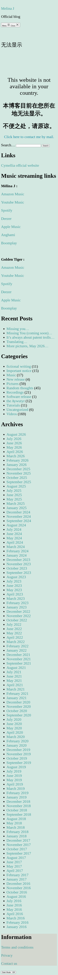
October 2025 (16, 477)
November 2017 (18, 845)
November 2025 (18, 473)
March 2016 (15, 918)
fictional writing (18, 366)
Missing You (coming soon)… (29, 333)
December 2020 (18, 702)
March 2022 (15, 642)
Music (11, 375)
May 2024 (14, 538)
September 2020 (18, 715)
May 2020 (14, 728)
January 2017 (16, 879)
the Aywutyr (15, 401)
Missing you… (17, 329)
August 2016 (16, 896)
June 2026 (14, 443)
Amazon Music (12, 194)
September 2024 (18, 521)
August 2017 (16, 858)
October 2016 (16, 892)
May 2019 (14, 780)
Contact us (9, 963)
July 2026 (13, 439)
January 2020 (16, 745)
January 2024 (16, 555)
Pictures (12, 384)
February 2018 (17, 832)
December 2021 (18, 655)
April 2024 (14, 542)
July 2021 (13, 672)
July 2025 (13, 490)
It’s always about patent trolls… (30, 337)
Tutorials (13, 405)
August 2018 (16, 819)
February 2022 (17, 646)
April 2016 (14, 914)
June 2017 (14, 862)
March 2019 (15, 788)
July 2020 (13, 719)
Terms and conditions (17, 947)
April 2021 (14, 685)
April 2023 (14, 594)
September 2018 (18, 814)
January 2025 (16, 508)
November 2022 (18, 616)
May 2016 (14, 909)
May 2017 (14, 866)
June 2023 (14, 585)
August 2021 (16, 668)
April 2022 (14, 637)
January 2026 (16, 465)
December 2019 (18, 750)
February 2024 (17, 551)
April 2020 (14, 732)
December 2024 (18, 512)
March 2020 (15, 737)
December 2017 (18, 840)
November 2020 (18, 706)
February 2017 (17, 875)
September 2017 (18, 853)
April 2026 (14, 452)
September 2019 (18, 763)
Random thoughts (19, 388)
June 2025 (14, 495)
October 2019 (16, 758)
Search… (8, 145)
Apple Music (11, 227)
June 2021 (14, 676)
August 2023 (16, 577)
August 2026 (16, 434)
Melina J (7, 8)
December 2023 (18, 560)
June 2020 (14, 724)
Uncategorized (17, 409)
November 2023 (18, 564)
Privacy (7, 955)
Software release (18, 397)
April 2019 (14, 784)
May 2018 (14, 823)
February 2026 (17, 460)
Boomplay (9, 243)
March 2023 (15, 598)
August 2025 (16, 486)
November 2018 (18, 806)
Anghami (8, 235)
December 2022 (18, 611)
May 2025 (14, 499)
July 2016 (13, 901)
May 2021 (14, 680)
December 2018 (18, 801)
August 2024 (16, 525)
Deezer (6, 218)
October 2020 (16, 711)
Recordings (15, 392)
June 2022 (14, 629)
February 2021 (17, 693)
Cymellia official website (20, 165)
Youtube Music (12, 202)
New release (15, 379)
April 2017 (14, 871)
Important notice (18, 371)
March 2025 (15, 503)
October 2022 (16, 620)
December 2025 (18, 469)
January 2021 (16, 698)
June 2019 (14, 775)
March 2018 (15, 827)
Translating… (16, 342)
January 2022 (16, 650)
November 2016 (18, 888)
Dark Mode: (7, 972)
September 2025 (18, 482)
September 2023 (18, 573)
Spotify (6, 210)
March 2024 (15, 547)
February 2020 (17, 741)
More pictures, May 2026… (27, 346)
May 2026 (14, 447)
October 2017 (16, 849)
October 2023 (16, 568)
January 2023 (16, 607)
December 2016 (18, 883)
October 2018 (16, 810)
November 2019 (18, 754)
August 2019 (16, 767)
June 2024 (14, 534)
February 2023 (17, 603)
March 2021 (15, 689)
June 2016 (14, 905)
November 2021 (18, 659)
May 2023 (14, 590)
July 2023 (13, 581)
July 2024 (13, 529)
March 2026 (15, 456)
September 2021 (18, 663)
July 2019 (13, 771)
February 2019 (17, 793)
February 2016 (17, 922)
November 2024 (18, 516)
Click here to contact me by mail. (29, 137)
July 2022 (13, 624)
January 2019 (16, 797)
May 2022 (14, 633)
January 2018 (16, 836)
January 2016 (16, 927)
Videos (11, 414)
